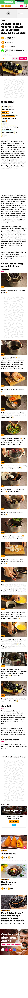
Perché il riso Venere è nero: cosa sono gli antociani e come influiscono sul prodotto (12, 917)
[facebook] (14, 949)
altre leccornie (20, 201)
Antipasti (3, 804)
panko (3, 723)
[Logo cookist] (6, 6)
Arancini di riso (8, 853)
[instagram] (6, 949)
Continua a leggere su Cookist (13, 757)
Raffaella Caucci (9, 55)
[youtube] (10, 949)
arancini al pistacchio (7, 258)
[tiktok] (2, 949)
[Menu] (21, 6)
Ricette (8, 804)
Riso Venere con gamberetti (9, 883)
